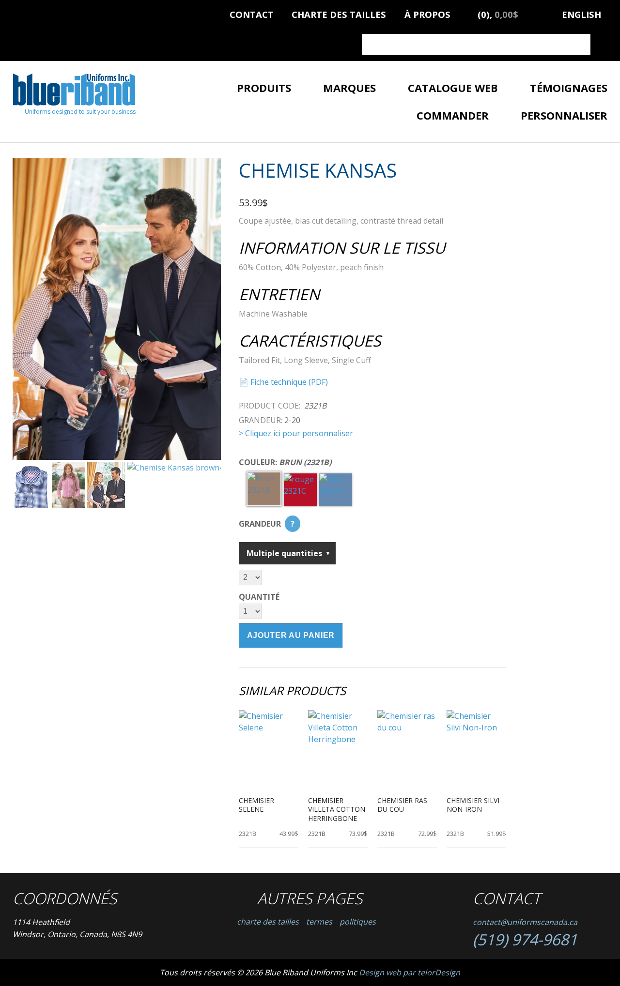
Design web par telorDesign (409, 972)
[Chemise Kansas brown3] (117, 309)
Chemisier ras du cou (402, 805)
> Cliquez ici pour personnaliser (296, 433)
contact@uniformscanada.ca (525, 922)
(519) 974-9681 (525, 939)
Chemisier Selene (256, 805)
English (581, 13)
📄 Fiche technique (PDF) (283, 382)
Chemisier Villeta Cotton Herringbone (336, 809)
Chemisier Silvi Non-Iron (473, 805)
